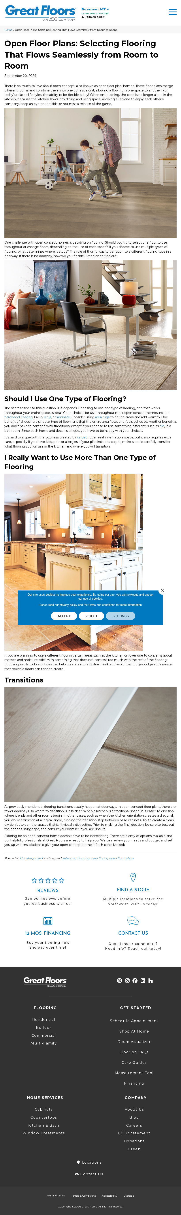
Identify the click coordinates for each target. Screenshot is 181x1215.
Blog (134, 1117)
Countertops (43, 1117)
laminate (63, 417)
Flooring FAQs (134, 1052)
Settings (121, 616)
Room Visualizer (134, 1042)
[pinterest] (120, 981)
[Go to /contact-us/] (133, 935)
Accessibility (109, 1195)
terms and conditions (102, 604)
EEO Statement (134, 1133)
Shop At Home (134, 1031)
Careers (134, 1125)
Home (8, 29)
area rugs (102, 417)
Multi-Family (44, 1043)
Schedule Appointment (134, 1021)
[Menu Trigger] (173, 12)
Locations (91, 1162)
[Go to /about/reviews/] (47, 893)
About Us (134, 1109)
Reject (91, 616)
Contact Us (91, 1174)
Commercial (44, 1035)
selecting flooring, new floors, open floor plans (98, 858)
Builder (44, 1027)
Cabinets (44, 1109)
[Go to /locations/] (133, 891)
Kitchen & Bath (43, 1125)
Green (134, 1149)
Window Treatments (44, 1133)
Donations (134, 1141)
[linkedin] (143, 981)
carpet (82, 437)
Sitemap (128, 1195)
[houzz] (150, 981)
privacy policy (68, 604)
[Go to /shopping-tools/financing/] (47, 934)
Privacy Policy (56, 1195)
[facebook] (135, 981)
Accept (64, 616)
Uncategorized (31, 858)
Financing (134, 1083)
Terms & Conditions (83, 1195)
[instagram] (127, 981)
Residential (43, 1019)
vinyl (47, 417)
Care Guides (134, 1062)
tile (162, 426)
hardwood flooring (18, 417)
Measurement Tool (134, 1073)
